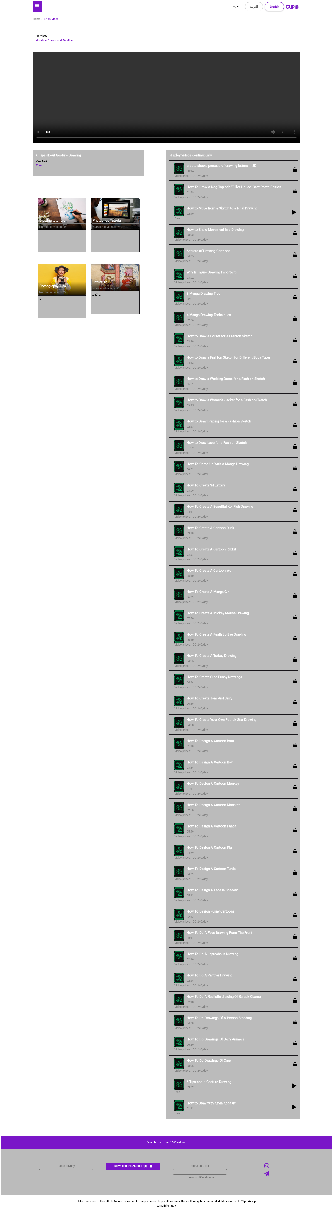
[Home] (292, 8)
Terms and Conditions (200, 1177)
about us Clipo (200, 1166)
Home (36, 19)
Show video (51, 19)
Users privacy (66, 1166)
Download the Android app (130, 1166)
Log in (235, 6)
